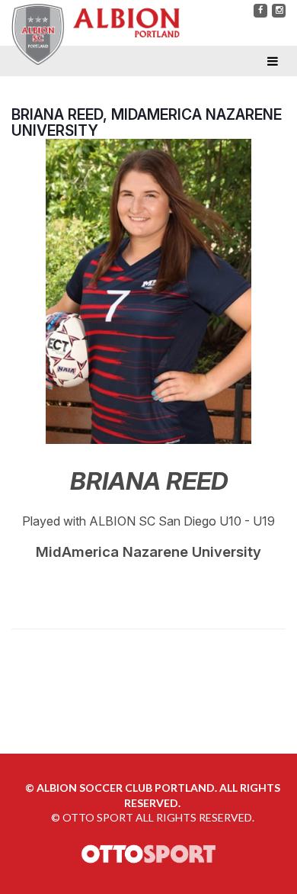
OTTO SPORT (97, 817)
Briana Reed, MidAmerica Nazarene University (146, 122)
